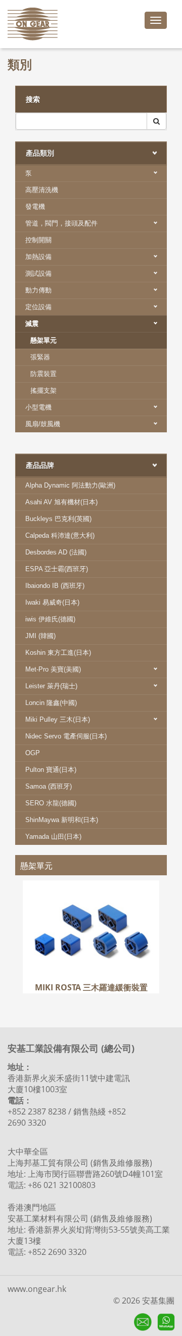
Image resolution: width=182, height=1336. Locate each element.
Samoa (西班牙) (48, 786)
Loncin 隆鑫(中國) (51, 703)
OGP (32, 753)
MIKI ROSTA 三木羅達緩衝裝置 (91, 895)
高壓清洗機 (41, 190)
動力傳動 (38, 290)
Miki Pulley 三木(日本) (57, 719)
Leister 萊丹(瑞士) (51, 686)
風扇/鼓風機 (42, 424)
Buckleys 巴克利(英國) (58, 519)
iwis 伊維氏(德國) (50, 619)
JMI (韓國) (40, 636)
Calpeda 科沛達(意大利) (60, 535)
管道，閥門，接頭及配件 (61, 223)
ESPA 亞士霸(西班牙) (56, 569)
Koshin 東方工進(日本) (58, 652)
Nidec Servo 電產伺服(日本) (66, 736)
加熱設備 (38, 257)
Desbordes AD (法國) (55, 552)
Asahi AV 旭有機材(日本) (61, 502)
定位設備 (38, 307)
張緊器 (40, 357)
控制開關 (38, 240)
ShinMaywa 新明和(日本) (61, 820)
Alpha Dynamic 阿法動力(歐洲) (70, 485)
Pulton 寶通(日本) (50, 769)
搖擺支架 (43, 390)
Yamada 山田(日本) (53, 836)
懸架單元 (43, 340)
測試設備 (38, 273)
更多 (91, 931)
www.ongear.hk (37, 1288)
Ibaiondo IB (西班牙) (54, 585)
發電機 (35, 206)
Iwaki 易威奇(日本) (52, 602)
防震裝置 (43, 374)
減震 (31, 323)
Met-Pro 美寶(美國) (53, 669)
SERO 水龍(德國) (50, 803)
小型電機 (38, 407)
